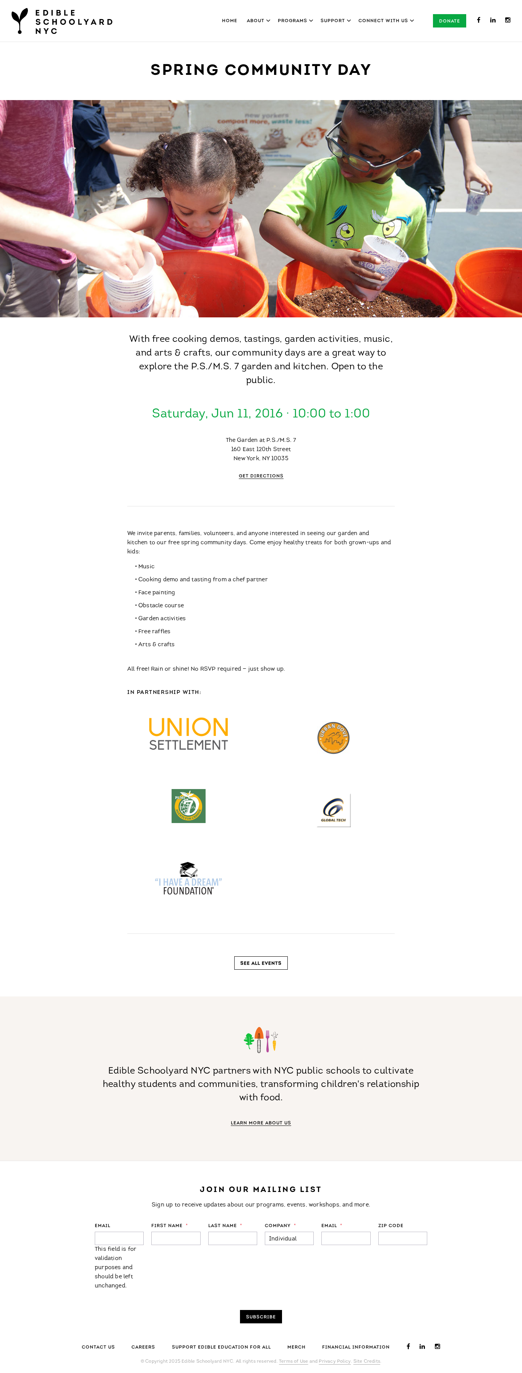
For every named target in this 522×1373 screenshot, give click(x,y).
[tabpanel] (261, 208)
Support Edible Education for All (221, 1347)
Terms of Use (293, 1361)
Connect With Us (383, 21)
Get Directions (261, 476)
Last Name (225, 1226)
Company (280, 1226)
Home (229, 21)
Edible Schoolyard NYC (61, 21)
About (255, 21)
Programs (292, 21)
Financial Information (356, 1347)
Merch (296, 1347)
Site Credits (366, 1361)
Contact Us (98, 1347)
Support (333, 21)
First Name (169, 1226)
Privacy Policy (335, 1361)
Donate (449, 21)
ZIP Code (391, 1226)
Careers (143, 1347)
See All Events (261, 963)
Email (102, 1226)
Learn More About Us (261, 1123)
